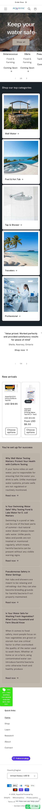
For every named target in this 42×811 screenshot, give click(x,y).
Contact (9, 747)
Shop (7, 723)
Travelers (10, 270)
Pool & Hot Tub (13, 179)
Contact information (22, 806)
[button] (6, 9)
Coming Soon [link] (11, 67)
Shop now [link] (20, 350)
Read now (11, 495)
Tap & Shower (12, 225)
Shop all (21, 42)
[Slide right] (26, 78)
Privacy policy (32, 798)
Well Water (10, 133)
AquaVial (19, 794)
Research (9, 735)
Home (7, 717)
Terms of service (14, 802)
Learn (7, 729)
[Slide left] (15, 78)
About (8, 741)
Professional (11, 316)
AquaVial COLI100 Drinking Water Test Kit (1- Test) (30, 411)
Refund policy (18, 798)
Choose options (11, 431)
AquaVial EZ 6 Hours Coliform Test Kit (10, 398)
